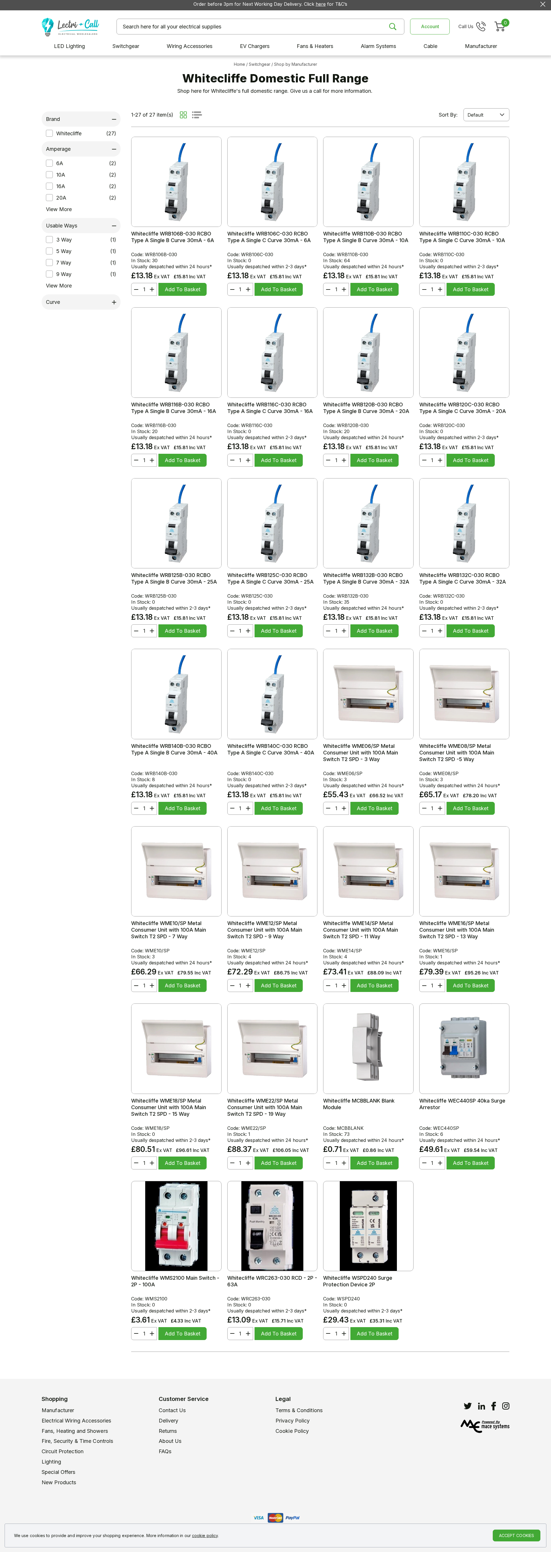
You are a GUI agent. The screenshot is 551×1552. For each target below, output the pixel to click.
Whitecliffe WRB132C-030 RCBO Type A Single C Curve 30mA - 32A (462, 578)
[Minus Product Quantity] (134, 289)
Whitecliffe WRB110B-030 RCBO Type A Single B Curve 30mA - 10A (365, 237)
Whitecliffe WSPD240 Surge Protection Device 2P (357, 1281)
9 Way (63, 274)
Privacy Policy (293, 1421)
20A (61, 198)
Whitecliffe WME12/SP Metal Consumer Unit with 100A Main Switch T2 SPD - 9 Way (264, 929)
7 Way (63, 263)
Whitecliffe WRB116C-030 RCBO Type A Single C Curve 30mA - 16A (270, 407)
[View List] (197, 114)
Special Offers (58, 1472)
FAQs (165, 1451)
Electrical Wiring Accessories (76, 1421)
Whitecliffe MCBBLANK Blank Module (359, 1104)
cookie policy (205, 1535)
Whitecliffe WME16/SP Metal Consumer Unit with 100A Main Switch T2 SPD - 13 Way (456, 929)
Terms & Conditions (299, 1410)
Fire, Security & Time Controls (77, 1441)
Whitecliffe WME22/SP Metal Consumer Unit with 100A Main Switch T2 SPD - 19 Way (264, 1107)
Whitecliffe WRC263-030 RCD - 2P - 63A (272, 1281)
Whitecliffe (69, 133)
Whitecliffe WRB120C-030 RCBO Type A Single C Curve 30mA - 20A (462, 407)
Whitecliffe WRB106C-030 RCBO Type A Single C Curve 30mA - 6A (269, 237)
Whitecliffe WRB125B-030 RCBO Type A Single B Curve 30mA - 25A (174, 578)
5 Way (63, 251)
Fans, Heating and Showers (75, 1431)
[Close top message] (542, 4)
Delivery (169, 1421)
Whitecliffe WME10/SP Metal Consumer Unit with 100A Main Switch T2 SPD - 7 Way (168, 929)
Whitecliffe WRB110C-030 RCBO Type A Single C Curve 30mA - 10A (462, 237)
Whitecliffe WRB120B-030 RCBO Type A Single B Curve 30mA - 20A (366, 407)
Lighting (51, 1462)
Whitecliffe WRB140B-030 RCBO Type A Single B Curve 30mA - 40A (174, 749)
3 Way (64, 240)
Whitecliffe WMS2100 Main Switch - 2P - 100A (175, 1281)
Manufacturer (58, 1410)
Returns (168, 1431)
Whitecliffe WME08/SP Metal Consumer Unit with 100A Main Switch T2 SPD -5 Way (456, 752)
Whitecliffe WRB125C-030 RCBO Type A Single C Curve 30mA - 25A (270, 578)
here (321, 4)
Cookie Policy (292, 1431)
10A (60, 175)
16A (60, 186)
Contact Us (172, 1410)
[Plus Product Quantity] (153, 289)
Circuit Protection (63, 1451)
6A (59, 163)
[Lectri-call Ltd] (70, 26)
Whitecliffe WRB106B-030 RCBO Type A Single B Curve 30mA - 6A (172, 237)
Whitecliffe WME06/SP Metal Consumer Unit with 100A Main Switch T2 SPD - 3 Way (360, 752)
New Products (59, 1482)
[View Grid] (183, 114)
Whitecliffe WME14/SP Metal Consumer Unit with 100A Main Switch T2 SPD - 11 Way (360, 929)
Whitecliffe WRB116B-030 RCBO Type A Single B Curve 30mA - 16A (173, 407)
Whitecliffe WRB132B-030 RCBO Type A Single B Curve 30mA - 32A (366, 578)
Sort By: (448, 115)
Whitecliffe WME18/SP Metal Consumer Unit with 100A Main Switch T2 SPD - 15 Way (168, 1107)
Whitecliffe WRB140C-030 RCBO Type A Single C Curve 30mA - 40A (270, 749)
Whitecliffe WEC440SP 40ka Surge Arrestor (462, 1104)
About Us (170, 1441)
